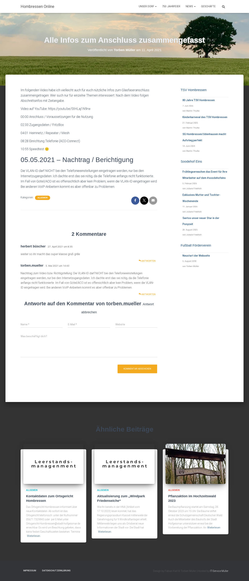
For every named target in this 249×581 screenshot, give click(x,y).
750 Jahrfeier (171, 6)
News (190, 6)
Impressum (29, 570)
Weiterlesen (33, 535)
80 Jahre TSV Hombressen (198, 100)
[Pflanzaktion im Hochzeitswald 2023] (196, 463)
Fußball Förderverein (196, 245)
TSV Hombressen (194, 90)
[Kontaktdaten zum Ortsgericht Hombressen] (53, 463)
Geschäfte (208, 6)
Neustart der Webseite (196, 255)
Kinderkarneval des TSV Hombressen (204, 117)
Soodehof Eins (191, 161)
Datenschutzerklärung (56, 570)
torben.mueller (32, 265)
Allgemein (43, 198)
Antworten (148, 261)
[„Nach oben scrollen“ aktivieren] (241, 573)
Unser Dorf (147, 6)
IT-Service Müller (219, 571)
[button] (156, 6)
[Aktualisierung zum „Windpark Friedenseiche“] (124, 463)
